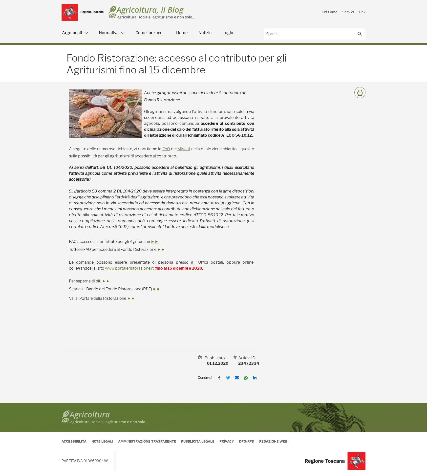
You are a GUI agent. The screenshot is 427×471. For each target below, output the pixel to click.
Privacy (226, 441)
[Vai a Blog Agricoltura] (151, 12)
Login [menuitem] (227, 32)
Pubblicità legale (197, 441)
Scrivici (348, 12)
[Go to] (83, 12)
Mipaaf (183, 149)
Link (362, 12)
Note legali (102, 441)
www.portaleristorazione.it (129, 268)
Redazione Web (273, 441)
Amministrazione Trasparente (147, 441)
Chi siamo (329, 12)
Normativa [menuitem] (109, 32)
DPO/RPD (246, 441)
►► (155, 241)
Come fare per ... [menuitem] (150, 32)
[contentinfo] (213, 437)
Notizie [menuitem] (205, 32)
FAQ (166, 149)
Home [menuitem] (182, 32)
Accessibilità (74, 441)
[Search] (359, 34)
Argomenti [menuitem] (72, 32)
